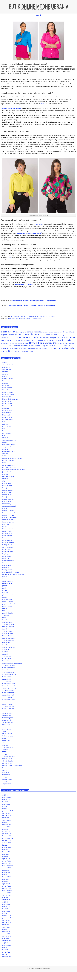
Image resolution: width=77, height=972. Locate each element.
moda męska (6, 567)
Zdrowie (4, 781)
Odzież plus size (7, 581)
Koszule (6, 67)
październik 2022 (7, 890)
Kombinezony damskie (9, 506)
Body (3, 422)
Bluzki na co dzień (8, 394)
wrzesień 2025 (6, 813)
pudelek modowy (7, 606)
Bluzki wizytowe (7, 397)
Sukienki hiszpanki (8, 670)
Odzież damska (7, 579)
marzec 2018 (6, 947)
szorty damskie (7, 727)
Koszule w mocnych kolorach (61, 67)
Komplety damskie (8, 510)
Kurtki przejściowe (8, 542)
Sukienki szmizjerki (8, 695)
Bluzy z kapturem (7, 419)
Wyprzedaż (5, 772)
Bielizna (4, 376)
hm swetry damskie (63, 335)
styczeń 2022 (6, 911)
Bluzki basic (6, 385)
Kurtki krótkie (6, 538)
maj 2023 (5, 875)
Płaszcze (5, 592)
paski (4, 588)
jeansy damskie (7, 472)
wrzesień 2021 (6, 920)
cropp (4, 435)
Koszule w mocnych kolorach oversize (16, 71)
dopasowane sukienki (9, 444)
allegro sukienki (8, 331)
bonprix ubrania (53, 332)
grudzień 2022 (6, 886)
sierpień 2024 (6, 843)
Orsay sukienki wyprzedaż (42, 342)
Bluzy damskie (6, 413)
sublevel (5, 652)
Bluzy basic (5, 408)
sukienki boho (6, 658)
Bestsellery (5, 374)
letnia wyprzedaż (29, 337)
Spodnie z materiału (8, 647)
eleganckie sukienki (8, 451)
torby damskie (6, 745)
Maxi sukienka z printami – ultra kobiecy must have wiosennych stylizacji (33, 316)
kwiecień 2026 (6, 797)
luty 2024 (5, 856)
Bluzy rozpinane (7, 417)
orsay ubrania (60, 343)
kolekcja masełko (7, 492)
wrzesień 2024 (6, 840)
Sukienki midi (6, 679)
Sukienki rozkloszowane (9, 693)
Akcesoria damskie (8, 365)
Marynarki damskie (8, 561)
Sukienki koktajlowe (8, 672)
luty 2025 (5, 829)
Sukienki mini (6, 681)
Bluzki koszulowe (7, 392)
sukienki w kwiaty (7, 697)
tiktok (4, 738)
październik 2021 (7, 918)
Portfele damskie (7, 602)
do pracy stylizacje (68, 332)
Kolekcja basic (6, 488)
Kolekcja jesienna (7, 490)
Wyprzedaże (6, 775)
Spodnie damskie (7, 633)
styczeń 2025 (6, 831)
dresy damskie (6, 447)
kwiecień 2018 (6, 945)
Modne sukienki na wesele (10, 572)
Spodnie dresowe (7, 636)
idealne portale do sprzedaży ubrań (13, 469)
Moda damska (6, 565)
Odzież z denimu (7, 583)
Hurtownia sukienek (8, 465)
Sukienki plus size (8, 690)
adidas (4, 362)
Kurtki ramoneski (7, 547)
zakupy (4, 777)
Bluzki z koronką (7, 403)
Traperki (5, 750)
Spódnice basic (7, 622)
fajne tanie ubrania (27, 334)
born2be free (6, 426)
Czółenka (5, 438)
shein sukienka (20, 345)
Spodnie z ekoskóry (8, 645)
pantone (5, 586)
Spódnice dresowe (8, 627)
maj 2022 (5, 902)
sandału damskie (7, 613)
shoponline (5, 615)
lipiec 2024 (5, 845)
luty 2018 (5, 950)
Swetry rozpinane (7, 722)
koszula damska (43, 67)
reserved (5, 608)
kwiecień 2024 (6, 852)
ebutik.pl (43, 104)
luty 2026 (5, 802)
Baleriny (5, 372)
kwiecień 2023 (6, 877)
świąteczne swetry (27, 351)
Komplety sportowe (8, 522)
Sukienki (5, 654)
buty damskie (6, 431)
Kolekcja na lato (7, 495)
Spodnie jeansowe (8, 640)
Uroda (4, 768)
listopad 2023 (6, 863)
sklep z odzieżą (58, 346)
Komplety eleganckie (8, 520)
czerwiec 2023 (6, 872)
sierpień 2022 (6, 895)
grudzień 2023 (6, 861)
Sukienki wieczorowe (8, 699)
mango (52, 338)
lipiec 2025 (5, 818)
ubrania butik (50, 349)
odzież (27, 343)
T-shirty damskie (7, 736)
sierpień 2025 (6, 815)
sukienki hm (6, 348)
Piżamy (4, 590)
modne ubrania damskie (47, 340)
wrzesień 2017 (6, 954)
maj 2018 (5, 943)
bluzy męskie (6, 415)
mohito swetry (5, 343)
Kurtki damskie (7, 533)
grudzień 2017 (6, 952)
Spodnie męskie (7, 643)
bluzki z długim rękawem (10, 399)
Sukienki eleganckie (8, 668)
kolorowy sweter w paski (12, 338)
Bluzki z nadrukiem (8, 406)
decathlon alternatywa (9, 440)
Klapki (4, 481)
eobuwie (5, 454)
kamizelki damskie (8, 476)
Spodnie (5, 629)
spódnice (39, 224)
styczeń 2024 (6, 859)
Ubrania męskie (7, 763)
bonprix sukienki (34, 331)
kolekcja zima (6, 501)
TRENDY (4, 752)
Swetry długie (6, 715)
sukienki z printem (8, 709)
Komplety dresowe (8, 515)
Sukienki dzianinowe (8, 665)
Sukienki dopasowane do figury (12, 663)
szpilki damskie (7, 734)
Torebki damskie (7, 747)
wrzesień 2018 (6, 934)
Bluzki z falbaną (7, 401)
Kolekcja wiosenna (8, 499)
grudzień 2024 (6, 834)
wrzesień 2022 (6, 893)
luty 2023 (5, 881)
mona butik (21, 343)
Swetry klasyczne (7, 718)
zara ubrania (17, 351)
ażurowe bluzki (7, 369)
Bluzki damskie (7, 388)
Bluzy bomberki (7, 410)
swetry (4, 711)
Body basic (5, 424)
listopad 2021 (6, 916)
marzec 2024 (6, 854)
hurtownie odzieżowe (9, 467)
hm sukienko (51, 334)
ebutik (67, 84)
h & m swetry (42, 335)
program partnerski (8, 604)
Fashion (4, 456)
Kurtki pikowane (7, 540)
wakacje (4, 770)
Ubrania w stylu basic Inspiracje (12, 765)
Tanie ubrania (42, 349)
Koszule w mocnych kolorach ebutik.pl (16, 69)
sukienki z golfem (7, 704)
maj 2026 (5, 795)
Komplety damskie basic (10, 513)
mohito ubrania (13, 343)
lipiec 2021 (5, 925)
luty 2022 (5, 909)
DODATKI (5, 442)
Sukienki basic (6, 656)
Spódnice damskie (8, 624)
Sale (3, 611)
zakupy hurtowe (7, 779)
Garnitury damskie (8, 460)
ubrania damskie (64, 348)
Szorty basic (6, 724)
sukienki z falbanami (8, 702)
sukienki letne (17, 348)
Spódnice (5, 620)
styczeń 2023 (6, 884)
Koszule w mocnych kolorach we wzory (46, 71)
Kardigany (5, 479)
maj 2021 (5, 929)
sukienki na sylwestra (9, 688)
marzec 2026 (6, 799)
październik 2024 (7, 838)
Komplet (5, 508)
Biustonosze (6, 381)
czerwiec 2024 (6, 847)
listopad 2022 (6, 888)
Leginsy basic (6, 556)
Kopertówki (5, 524)
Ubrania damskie (7, 761)
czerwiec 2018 (6, 941)
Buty (3, 429)
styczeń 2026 (6, 804)
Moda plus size (7, 570)
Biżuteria (5, 383)
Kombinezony (6, 504)
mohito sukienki (65, 340)
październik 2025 (7, 811)
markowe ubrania (20, 340)
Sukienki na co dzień (8, 683)
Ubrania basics (7, 759)
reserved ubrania (9, 346)
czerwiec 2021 (6, 927)
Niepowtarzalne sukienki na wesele (13, 574)
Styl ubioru (5, 649)
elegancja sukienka (8, 335)
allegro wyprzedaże (21, 332)
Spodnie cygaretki (8, 631)
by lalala (60, 332)
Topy (3, 743)
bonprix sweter (45, 332)
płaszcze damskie (7, 595)
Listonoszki (5, 558)
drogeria (5, 449)
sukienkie (67, 346)
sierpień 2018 (6, 936)
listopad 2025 (6, 809)
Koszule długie (7, 531)
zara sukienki (7, 351)
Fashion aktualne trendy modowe (12, 458)
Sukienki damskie (7, 661)
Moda (25, 67)
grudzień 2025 (6, 806)
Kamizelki (5, 474)
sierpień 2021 (6, 922)
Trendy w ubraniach (8, 756)
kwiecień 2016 (6, 956)
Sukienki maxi (6, 677)
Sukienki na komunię (8, 686)
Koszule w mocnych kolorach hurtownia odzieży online (53, 69)
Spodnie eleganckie (8, 638)
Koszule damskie (16, 67)
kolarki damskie (7, 485)
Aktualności (6, 367)
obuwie (4, 576)
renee (66, 343)
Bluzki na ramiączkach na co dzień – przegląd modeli (24, 318)
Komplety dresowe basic (10, 517)
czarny (10, 257)
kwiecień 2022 (6, 904)
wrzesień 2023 (6, 868)
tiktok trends (6, 740)
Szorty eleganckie (7, 729)
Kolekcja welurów (7, 497)
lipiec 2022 (5, 897)
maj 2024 (5, 849)
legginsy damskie (7, 551)
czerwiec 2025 (6, 820)
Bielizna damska (7, 378)
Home (4, 463)
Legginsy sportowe (8, 554)
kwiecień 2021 (6, 931)
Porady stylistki (7, 599)
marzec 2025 (6, 827)
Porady (4, 597)
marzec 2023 (6, 879)
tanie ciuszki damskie (30, 349)
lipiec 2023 (5, 870)
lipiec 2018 (5, 938)
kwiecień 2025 (6, 824)
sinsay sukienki (33, 345)
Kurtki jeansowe (7, 536)
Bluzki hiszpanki (7, 390)
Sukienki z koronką (8, 706)
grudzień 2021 (6, 913)
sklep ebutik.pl (47, 345)
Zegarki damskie (7, 784)
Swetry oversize (7, 720)
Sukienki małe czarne (9, 674)
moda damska (32, 340)
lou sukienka (44, 338)
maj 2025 (5, 822)
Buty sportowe (6, 433)
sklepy (4, 617)
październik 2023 (7, 865)
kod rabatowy (6, 483)
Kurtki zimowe (6, 549)
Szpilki (4, 731)
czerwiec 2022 (6, 900)
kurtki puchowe (7, 545)
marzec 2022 (6, 906)
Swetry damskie (7, 713)
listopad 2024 (6, 836)
